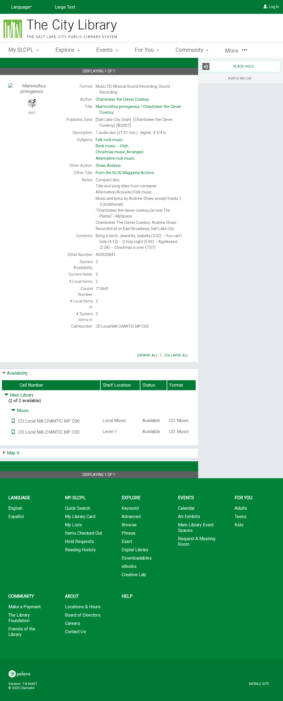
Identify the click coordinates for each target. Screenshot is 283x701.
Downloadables (137, 558)
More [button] (232, 50)
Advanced (131, 516)
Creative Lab (134, 574)
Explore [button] (65, 49)
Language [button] (19, 497)
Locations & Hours (83, 606)
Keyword (130, 508)
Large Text (65, 7)
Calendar (186, 508)
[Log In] (265, 6)
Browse (129, 524)
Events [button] (105, 49)
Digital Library (135, 549)
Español (16, 516)
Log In (274, 6)
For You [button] (145, 49)
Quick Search (77, 508)
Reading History (80, 549)
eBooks (129, 566)
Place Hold (243, 66)
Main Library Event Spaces (196, 527)
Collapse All (176, 355)
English (15, 508)
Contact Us (75, 631)
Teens (241, 516)
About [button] (72, 596)
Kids (239, 524)
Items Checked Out (83, 533)
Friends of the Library (21, 631)
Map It (13, 453)
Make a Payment (24, 606)
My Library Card (80, 516)
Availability (17, 373)
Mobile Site (259, 684)
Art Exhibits (189, 516)
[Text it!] (13, 421)
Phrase (128, 533)
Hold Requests (79, 541)
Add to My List (239, 78)
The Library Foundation (19, 617)
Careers (72, 623)
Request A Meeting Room (196, 541)
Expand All (147, 355)
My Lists (73, 524)
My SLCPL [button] (21, 49)
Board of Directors (83, 615)
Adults (241, 508)
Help (127, 596)
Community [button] (190, 49)
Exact (127, 541)
